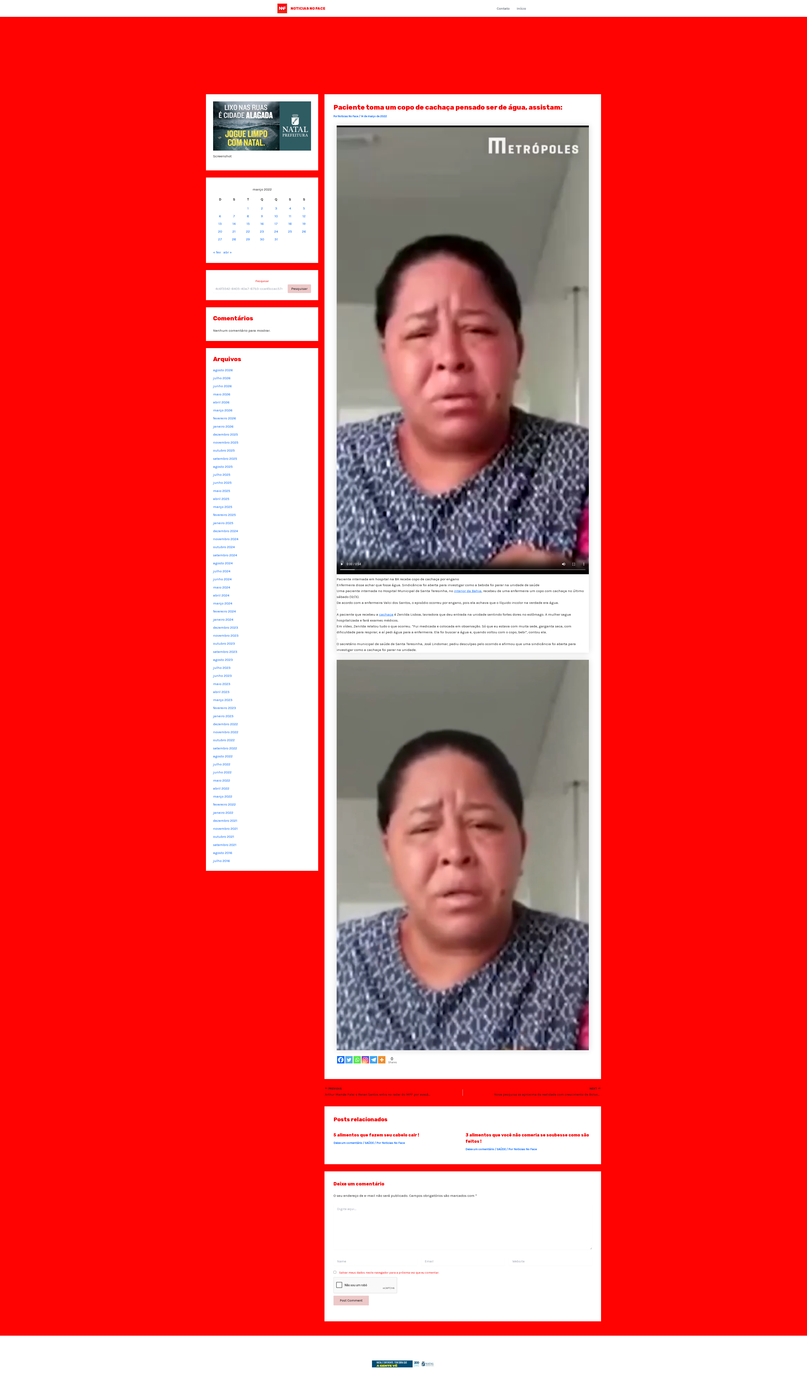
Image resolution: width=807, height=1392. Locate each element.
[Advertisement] (403, 48)
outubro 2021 (223, 836)
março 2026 (222, 410)
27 (220, 239)
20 (220, 231)
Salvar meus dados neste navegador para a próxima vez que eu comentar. (389, 1272)
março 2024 (222, 603)
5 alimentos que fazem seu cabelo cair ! (376, 1134)
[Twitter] (349, 1059)
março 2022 (222, 796)
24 (276, 231)
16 (262, 223)
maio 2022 (221, 780)
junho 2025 (222, 482)
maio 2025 (221, 491)
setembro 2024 (225, 555)
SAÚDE (369, 1143)
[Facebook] (340, 1059)
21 (234, 231)
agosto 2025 (223, 466)
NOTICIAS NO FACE (308, 8)
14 (234, 223)
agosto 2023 (223, 660)
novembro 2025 (225, 442)
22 (248, 231)
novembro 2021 (225, 828)
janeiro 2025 (223, 523)
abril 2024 (221, 595)
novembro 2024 (225, 539)
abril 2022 (221, 788)
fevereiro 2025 (224, 515)
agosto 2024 (223, 563)
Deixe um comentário (348, 1143)
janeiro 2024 (223, 619)
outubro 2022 (224, 740)
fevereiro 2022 (224, 804)
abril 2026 (221, 402)
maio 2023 (221, 684)
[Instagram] (365, 1059)
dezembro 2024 (225, 531)
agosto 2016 (222, 853)
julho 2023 (222, 668)
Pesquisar (262, 281)
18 (290, 223)
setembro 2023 (225, 652)
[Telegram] (373, 1059)
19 (304, 223)
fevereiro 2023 (224, 708)
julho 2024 (221, 571)
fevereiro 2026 (224, 418)
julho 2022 (221, 764)
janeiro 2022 (223, 812)
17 (276, 223)
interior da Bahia (467, 591)
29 (248, 239)
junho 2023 (222, 675)
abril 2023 (221, 692)
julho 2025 (221, 474)
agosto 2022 (223, 756)
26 (304, 231)
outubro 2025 (224, 450)
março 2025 (222, 507)
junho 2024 (222, 579)
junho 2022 (222, 772)
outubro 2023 (224, 643)
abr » (227, 252)
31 (276, 239)
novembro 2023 (226, 635)
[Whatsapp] (357, 1059)
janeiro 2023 (223, 716)
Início (521, 8)
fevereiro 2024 (224, 611)
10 (276, 216)
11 (290, 216)
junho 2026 (222, 386)
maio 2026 (221, 394)
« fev (217, 252)
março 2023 (222, 700)
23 (262, 231)
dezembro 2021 (225, 820)
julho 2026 (222, 378)
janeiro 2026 (223, 426)
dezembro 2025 (225, 434)
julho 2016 (221, 861)
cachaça (386, 614)
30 (262, 239)
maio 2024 (221, 587)
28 (234, 239)
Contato (503, 8)
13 (220, 223)
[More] (381, 1059)
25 (290, 231)
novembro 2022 (225, 732)
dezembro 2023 (225, 627)
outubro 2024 (224, 547)
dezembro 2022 (225, 724)
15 (248, 223)
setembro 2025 (225, 458)
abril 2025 (221, 499)
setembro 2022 (225, 748)
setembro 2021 (224, 845)
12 (304, 216)
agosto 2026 (223, 370)
